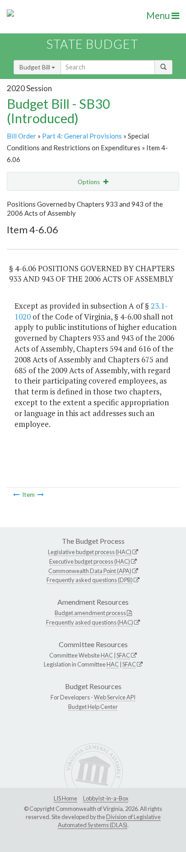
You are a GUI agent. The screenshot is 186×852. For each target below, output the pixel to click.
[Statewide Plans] (40, 494)
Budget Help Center (93, 706)
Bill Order (21, 136)
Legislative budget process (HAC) (89, 552)
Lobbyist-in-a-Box (105, 798)
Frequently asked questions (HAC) (89, 622)
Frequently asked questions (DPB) (89, 579)
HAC (107, 655)
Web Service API (114, 697)
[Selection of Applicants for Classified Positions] (16, 494)
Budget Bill (35, 67)
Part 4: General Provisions (82, 136)
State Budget (92, 44)
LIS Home (65, 798)
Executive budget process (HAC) (89, 561)
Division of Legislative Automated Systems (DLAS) (109, 821)
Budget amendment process (90, 612)
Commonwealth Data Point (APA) (89, 570)
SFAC (123, 655)
